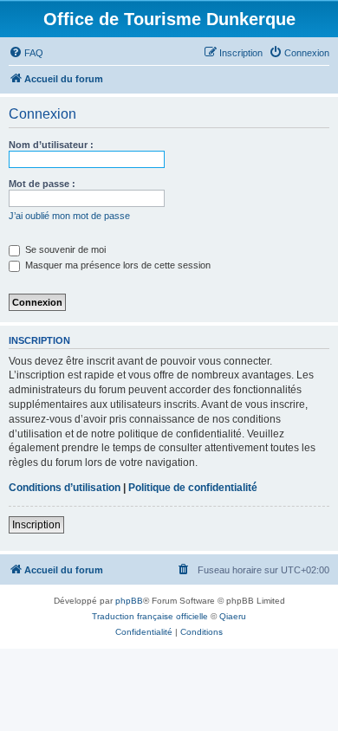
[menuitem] (26, 52)
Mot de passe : (42, 183)
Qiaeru (232, 616)
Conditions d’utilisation (64, 488)
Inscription (36, 525)
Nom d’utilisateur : (51, 144)
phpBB (129, 600)
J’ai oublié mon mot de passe (69, 215)
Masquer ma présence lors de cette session (117, 265)
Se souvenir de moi (64, 249)
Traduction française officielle (150, 616)
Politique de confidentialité (192, 488)
